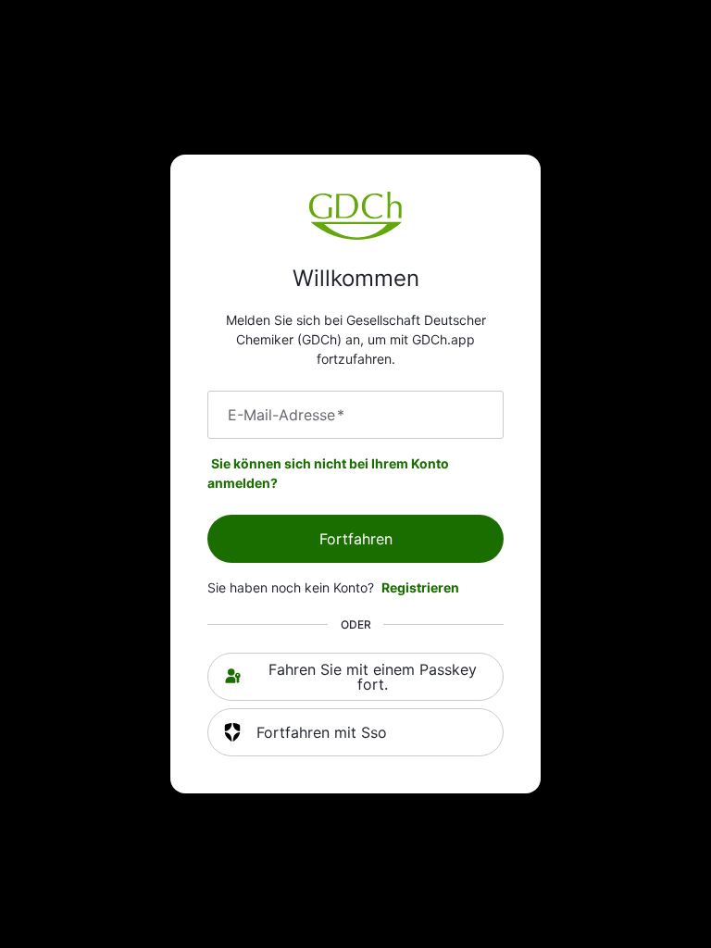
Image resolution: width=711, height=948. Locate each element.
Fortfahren (356, 539)
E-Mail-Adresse (286, 414)
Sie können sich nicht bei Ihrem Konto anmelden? (328, 473)
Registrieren (420, 587)
